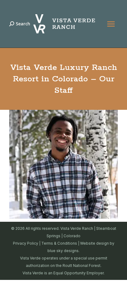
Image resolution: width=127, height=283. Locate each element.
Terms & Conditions (59, 243)
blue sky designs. (63, 250)
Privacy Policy (25, 243)
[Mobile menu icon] (111, 24)
